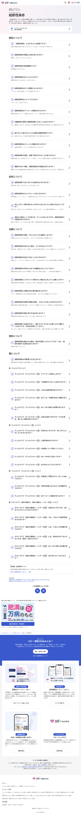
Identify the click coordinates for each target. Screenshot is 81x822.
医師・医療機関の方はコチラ (40, 656)
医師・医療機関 (42, 765)
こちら (39, 768)
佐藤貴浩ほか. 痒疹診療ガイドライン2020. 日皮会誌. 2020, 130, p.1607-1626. (29, 579)
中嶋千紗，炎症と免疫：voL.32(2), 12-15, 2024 (21, 581)
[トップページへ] (40, 780)
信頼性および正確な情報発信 (29, 766)
